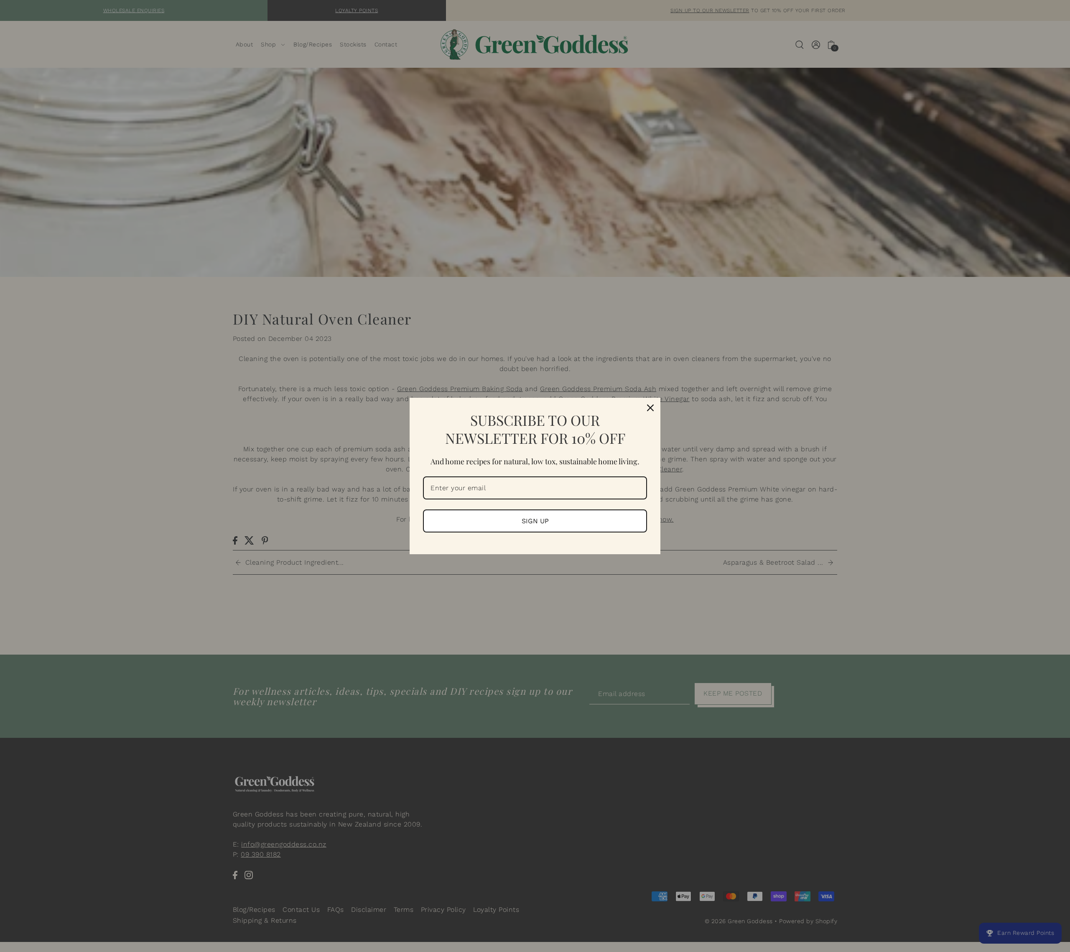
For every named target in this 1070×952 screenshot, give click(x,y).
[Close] (650, 408)
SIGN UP (535, 521)
